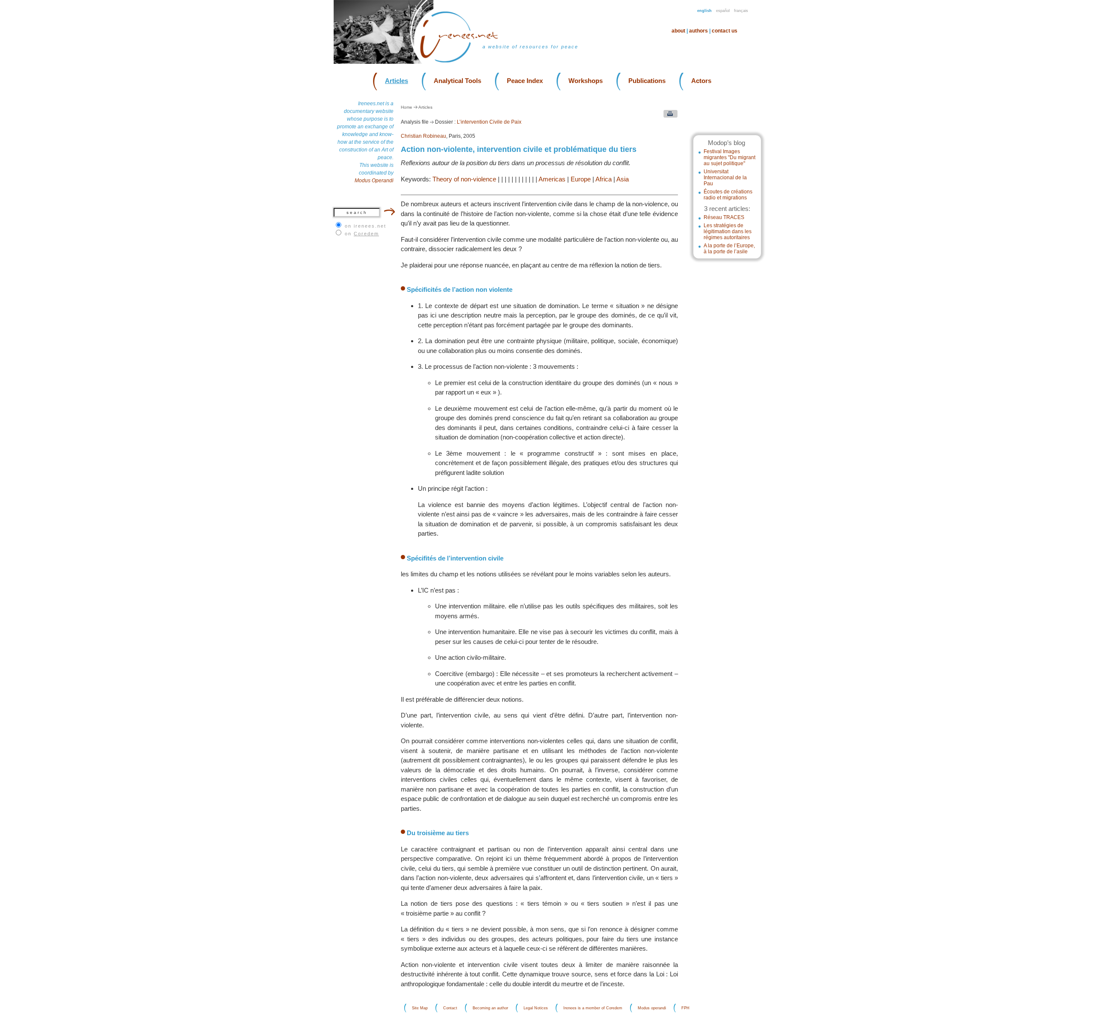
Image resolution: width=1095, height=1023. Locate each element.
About (678, 31)
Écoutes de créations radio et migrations (728, 195)
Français (741, 11)
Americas (552, 179)
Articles (396, 80)
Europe (581, 179)
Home (406, 107)
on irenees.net (365, 225)
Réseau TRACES (724, 217)
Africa (603, 179)
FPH (685, 1008)
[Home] (464, 61)
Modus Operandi (374, 181)
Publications (647, 80)
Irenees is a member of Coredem (592, 1008)
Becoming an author (490, 1008)
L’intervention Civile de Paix (489, 122)
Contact (450, 1008)
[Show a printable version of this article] (668, 115)
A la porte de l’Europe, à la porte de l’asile (729, 249)
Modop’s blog (726, 142)
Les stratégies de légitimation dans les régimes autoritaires (728, 231)
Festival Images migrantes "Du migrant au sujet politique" (729, 157)
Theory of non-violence (464, 179)
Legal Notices (536, 1008)
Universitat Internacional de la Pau (725, 178)
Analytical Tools (457, 80)
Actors (701, 80)
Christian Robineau (423, 136)
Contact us (724, 31)
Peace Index (525, 80)
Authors (698, 31)
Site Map (420, 1008)
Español (723, 11)
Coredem (366, 233)
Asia (622, 179)
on (362, 233)
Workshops (585, 80)
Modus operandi (652, 1008)
